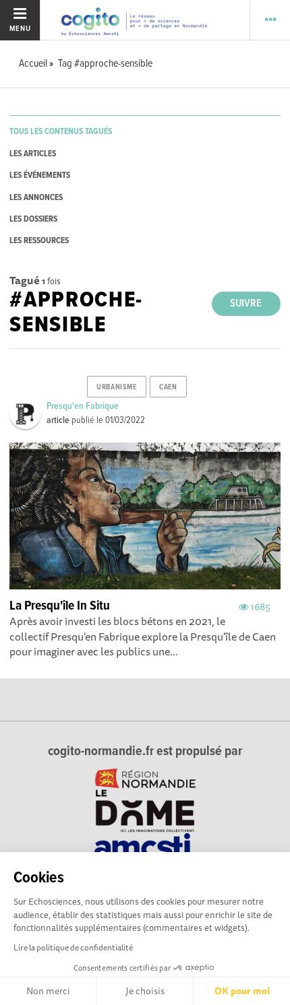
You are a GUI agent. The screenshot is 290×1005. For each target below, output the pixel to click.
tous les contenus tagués (60, 131)
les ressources (39, 241)
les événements (39, 175)
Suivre (246, 303)
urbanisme (116, 387)
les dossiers (33, 219)
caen (168, 387)
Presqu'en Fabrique (83, 406)
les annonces (36, 197)
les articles (32, 154)
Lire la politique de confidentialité (73, 947)
